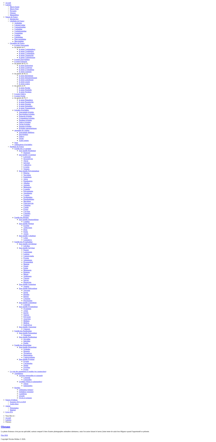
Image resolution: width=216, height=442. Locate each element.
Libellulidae (18, 37)
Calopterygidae (19, 25)
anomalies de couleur (21, 130)
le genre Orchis (19, 96)
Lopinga (26, 254)
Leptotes (26, 215)
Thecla (25, 161)
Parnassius (27, 335)
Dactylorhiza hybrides (27, 114)
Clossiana (26, 299)
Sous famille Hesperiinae (28, 347)
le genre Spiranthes (25, 106)
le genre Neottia (24, 88)
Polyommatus (28, 191)
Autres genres (24, 140)
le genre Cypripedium (26, 53)
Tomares (26, 169)
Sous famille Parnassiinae (28, 333)
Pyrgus (25, 369)
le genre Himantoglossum (28, 78)
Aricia (25, 179)
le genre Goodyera (25, 68)
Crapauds (26, 378)
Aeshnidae (18, 23)
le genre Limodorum (26, 80)
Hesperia (26, 351)
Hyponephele (28, 262)
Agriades (26, 185)
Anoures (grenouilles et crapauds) (31, 375)
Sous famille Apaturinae (27, 284)
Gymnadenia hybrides (27, 118)
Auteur (7, 406)
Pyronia (26, 258)
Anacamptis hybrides (26, 112)
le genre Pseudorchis (26, 102)
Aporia (25, 234)
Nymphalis (27, 309)
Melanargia (27, 270)
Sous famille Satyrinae (27, 248)
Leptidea (26, 222)
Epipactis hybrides (25, 116)
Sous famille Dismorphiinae (29, 219)
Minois (25, 274)
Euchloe (26, 226)
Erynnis (26, 361)
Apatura (26, 286)
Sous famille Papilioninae (28, 337)
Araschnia (27, 319)
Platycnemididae (20, 39)
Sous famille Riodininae (27, 151)
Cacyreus (26, 211)
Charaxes (26, 329)
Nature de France (11, 17)
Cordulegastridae (20, 31)
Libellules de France (17, 21)
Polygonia (27, 317)
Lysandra (26, 189)
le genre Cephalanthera (27, 49)
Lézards (22, 396)
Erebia (25, 268)
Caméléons (23, 394)
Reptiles (17, 388)
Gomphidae (18, 33)
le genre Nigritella (25, 90)
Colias (25, 238)
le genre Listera (24, 84)
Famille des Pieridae (21, 217)
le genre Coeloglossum (27, 57)
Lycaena (26, 167)
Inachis (25, 313)
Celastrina (26, 205)
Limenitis (26, 305)
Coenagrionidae (20, 27)
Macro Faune (14, 7)
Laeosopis (27, 157)
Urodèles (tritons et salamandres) (30, 382)
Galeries (8, 5)
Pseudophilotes (28, 199)
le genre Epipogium (26, 66)
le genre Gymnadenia (26, 70)
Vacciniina (27, 175)
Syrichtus (26, 367)
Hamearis (26, 153)
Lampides (26, 213)
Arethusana (27, 276)
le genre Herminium (26, 76)
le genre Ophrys (20, 94)
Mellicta (26, 323)
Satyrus (26, 280)
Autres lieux (14, 404)
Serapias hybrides (25, 126)
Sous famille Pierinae (26, 224)
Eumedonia (27, 177)
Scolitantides (27, 197)
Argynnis (26, 290)
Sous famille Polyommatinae (29, 171)
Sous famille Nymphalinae (28, 307)
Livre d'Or (9, 412)
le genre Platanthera (26, 100)
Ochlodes (26, 349)
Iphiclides (26, 341)
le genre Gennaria (25, 72)
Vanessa (26, 315)
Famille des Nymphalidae (23, 242)
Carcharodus (27, 363)
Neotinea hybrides (25, 120)
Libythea (26, 246)
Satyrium (26, 163)
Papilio (25, 343)
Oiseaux (13, 13)
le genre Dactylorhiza (22, 59)
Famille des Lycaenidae (22, 149)
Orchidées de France (17, 43)
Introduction (14, 19)
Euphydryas (27, 325)
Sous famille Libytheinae (28, 244)
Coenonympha (28, 256)
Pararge (26, 250)
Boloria (26, 296)
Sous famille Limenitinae (28, 303)
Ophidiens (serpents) (26, 392)
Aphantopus (27, 260)
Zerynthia (26, 339)
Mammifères (14, 15)
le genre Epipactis (20, 61)
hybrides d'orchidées (21, 110)
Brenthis (26, 294)
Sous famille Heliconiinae (28, 288)
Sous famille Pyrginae (26, 359)
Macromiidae (19, 41)
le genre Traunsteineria (27, 108)
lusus (16, 143)
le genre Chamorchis (26, 55)
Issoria (25, 292)
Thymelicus (27, 353)
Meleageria (27, 187)
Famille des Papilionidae (23, 331)
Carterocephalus (29, 357)
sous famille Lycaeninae (27, 155)
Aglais (25, 311)
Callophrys (27, 165)
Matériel (13, 410)
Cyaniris (26, 195)
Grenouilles (27, 380)
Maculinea (27, 201)
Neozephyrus (28, 159)
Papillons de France (17, 147)
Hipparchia (27, 282)
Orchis (21, 138)
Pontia (25, 232)
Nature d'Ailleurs (11, 400)
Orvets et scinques (25, 398)
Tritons (25, 384)
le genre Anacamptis (21, 45)
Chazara (26, 278)
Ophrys (21, 136)
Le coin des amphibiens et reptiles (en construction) (28, 371)
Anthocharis (27, 228)
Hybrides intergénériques (28, 128)
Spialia (25, 365)
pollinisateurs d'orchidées (23, 145)
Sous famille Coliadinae (27, 236)
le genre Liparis (24, 82)
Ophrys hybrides (25, 122)
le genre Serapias (25, 104)
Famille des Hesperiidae (22, 345)
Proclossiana (27, 301)
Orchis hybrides (24, 124)
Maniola (26, 264)
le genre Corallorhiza (26, 51)
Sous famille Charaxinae (27, 327)
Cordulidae (18, 29)
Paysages (13, 11)
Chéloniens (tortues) (26, 390)
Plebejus (26, 173)
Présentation (14, 408)
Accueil (8, 3)
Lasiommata (27, 252)
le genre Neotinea (25, 92)
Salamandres (27, 386)
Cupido (26, 207)
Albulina (26, 183)
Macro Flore (14, 9)
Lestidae (17, 35)
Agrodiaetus (27, 193)
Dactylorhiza (23, 134)
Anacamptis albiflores (26, 132)
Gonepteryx (27, 240)
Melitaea (26, 321)
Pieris (25, 230)
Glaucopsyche (28, 203)
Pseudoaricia (27, 181)
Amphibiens (18, 373)
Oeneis (25, 266)
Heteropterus (28, 355)
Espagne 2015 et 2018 (18, 402)
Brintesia (26, 272)
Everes (25, 209)
